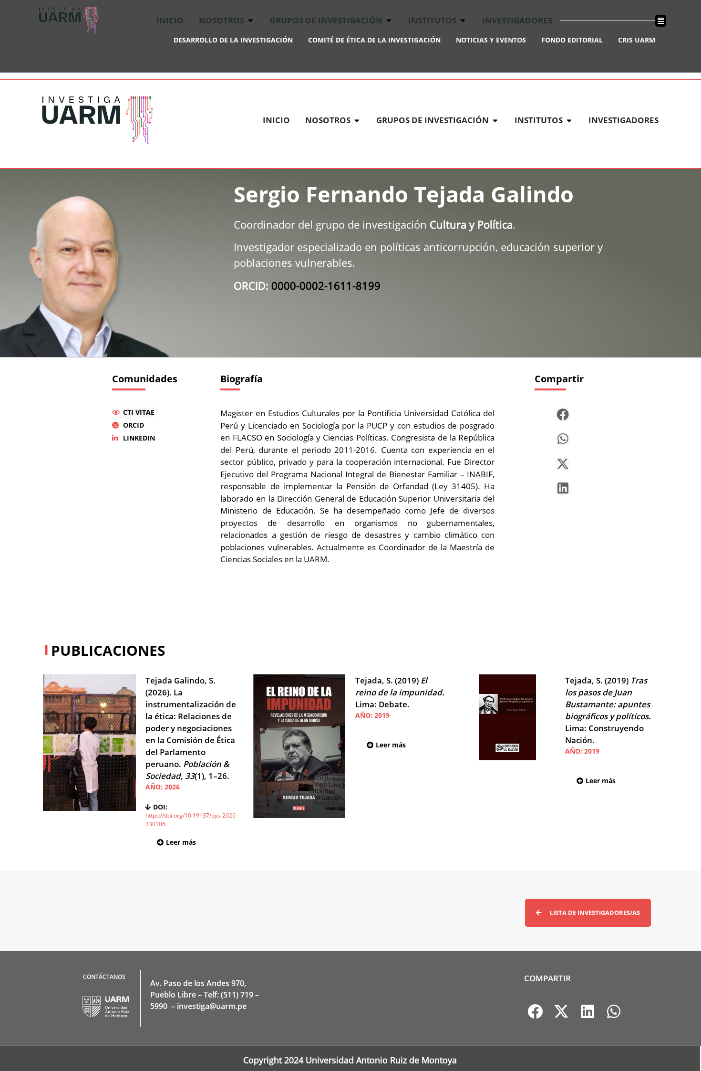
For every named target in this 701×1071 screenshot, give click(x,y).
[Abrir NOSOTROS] (357, 120)
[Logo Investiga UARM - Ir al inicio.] (97, 120)
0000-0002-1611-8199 (326, 285)
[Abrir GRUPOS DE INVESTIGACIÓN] (495, 120)
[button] (563, 414)
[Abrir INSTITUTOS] (569, 120)
